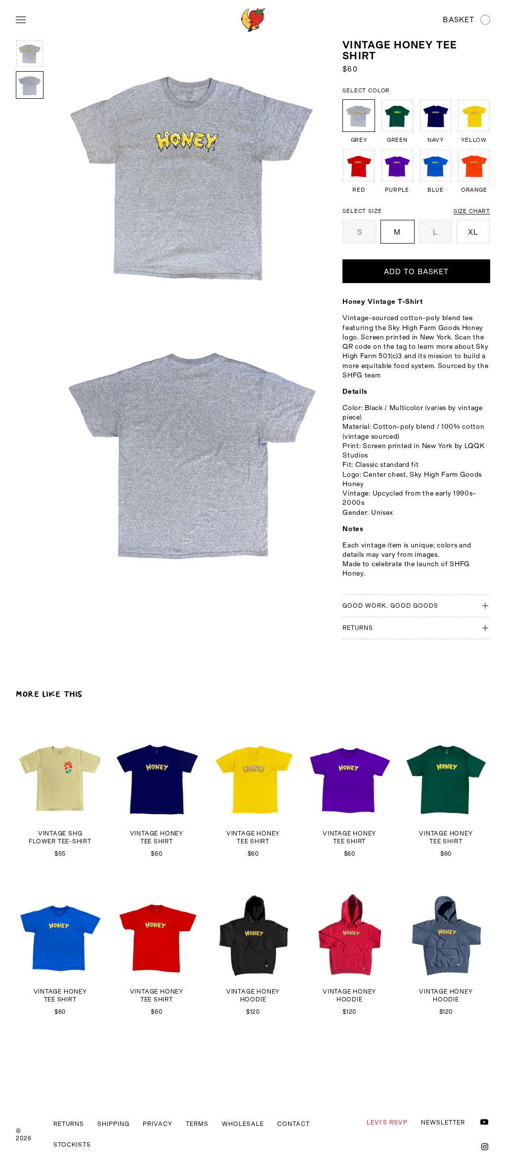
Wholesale (243, 1123)
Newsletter (443, 1122)
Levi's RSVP (387, 1122)
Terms (197, 1123)
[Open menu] (21, 19)
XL (473, 232)
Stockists (72, 1144)
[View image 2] (29, 85)
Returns (68, 1123)
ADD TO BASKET (416, 271)
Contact (293, 1123)
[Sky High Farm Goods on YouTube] (484, 1122)
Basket (458, 19)
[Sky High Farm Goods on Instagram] (484, 1146)
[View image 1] (29, 53)
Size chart (472, 211)
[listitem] (358, 121)
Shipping (113, 1123)
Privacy (157, 1123)
